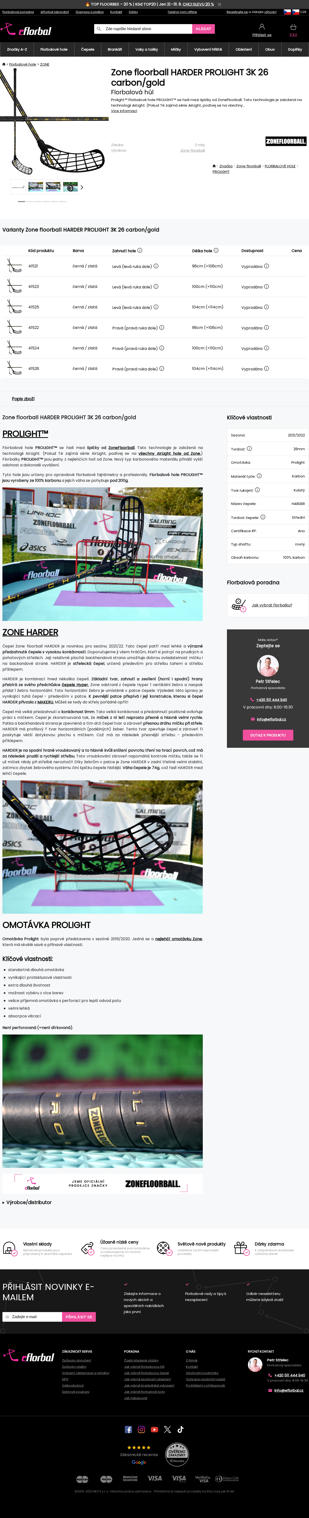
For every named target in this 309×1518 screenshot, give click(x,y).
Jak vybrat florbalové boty (144, 1391)
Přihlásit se (79, 1317)
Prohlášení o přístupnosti (205, 1385)
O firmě (191, 1360)
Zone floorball (192, 150)
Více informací (124, 110)
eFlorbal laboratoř (55, 12)
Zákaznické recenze (139, 1454)
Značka (225, 166)
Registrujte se (237, 12)
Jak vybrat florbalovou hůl (144, 1366)
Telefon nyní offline (182, 12)
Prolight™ (25, 434)
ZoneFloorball (121, 447)
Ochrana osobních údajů (205, 1379)
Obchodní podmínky (202, 1373)
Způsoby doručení (76, 1360)
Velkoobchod (73, 1385)
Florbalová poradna (18, 12)
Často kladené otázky (141, 1360)
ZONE (44, 64)
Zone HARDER (30, 632)
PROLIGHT (221, 171)
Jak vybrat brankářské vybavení (149, 1385)
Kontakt (116, 12)
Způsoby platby (74, 1366)
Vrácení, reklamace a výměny (85, 1373)
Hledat (203, 29)
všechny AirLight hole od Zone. (170, 453)
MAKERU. (45, 702)
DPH (65, 1379)
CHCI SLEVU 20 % (198, 4)
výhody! (270, 12)
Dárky (133, 12)
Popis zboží (23, 399)
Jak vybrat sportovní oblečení (147, 1379)
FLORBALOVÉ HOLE (280, 166)
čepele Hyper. (75, 685)
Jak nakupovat (135, 1398)
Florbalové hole (22, 64)
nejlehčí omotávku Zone (178, 939)
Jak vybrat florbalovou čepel (146, 1373)
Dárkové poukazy (76, 1391)
